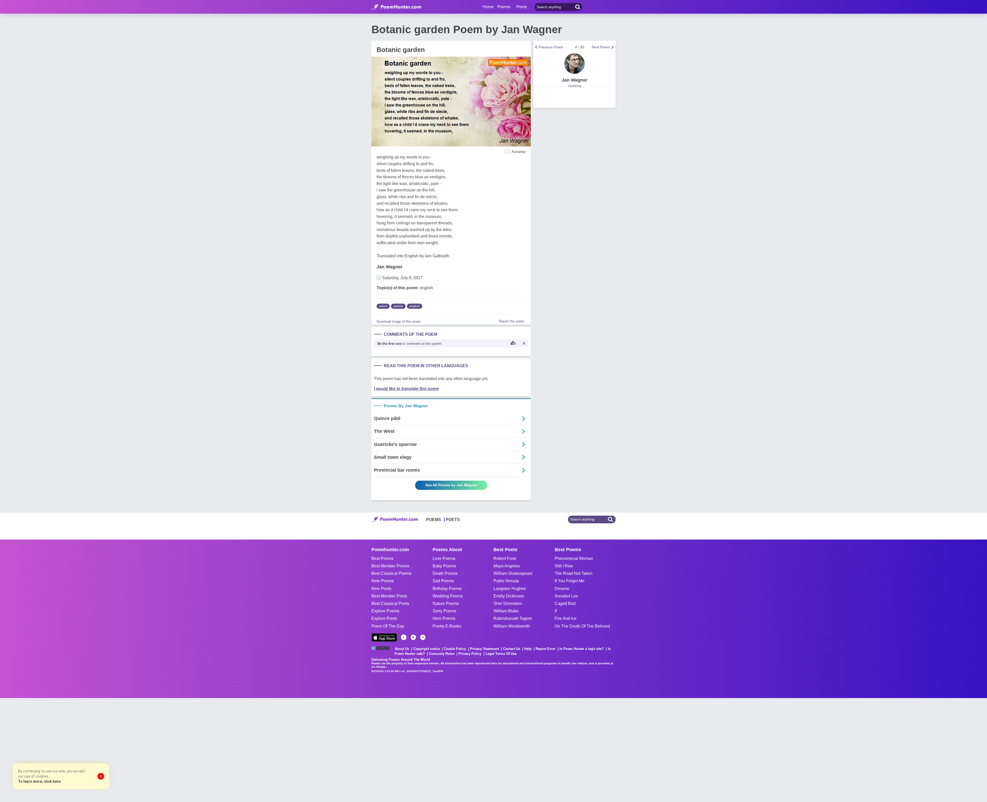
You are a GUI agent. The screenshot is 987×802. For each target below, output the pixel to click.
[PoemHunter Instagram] (423, 637)
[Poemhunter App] (384, 637)
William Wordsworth (512, 626)
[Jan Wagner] (574, 63)
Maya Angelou (507, 566)
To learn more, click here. (39, 781)
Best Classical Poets (390, 603)
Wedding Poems (448, 596)
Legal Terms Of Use (501, 654)
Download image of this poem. (399, 321)
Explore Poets (384, 618)
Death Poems (445, 573)
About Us (402, 649)
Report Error (545, 649)
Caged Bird (565, 603)
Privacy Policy (470, 654)
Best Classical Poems (391, 573)
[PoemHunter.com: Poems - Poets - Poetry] (396, 7)
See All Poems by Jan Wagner (451, 485)
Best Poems (382, 558)
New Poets (381, 588)
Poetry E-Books (447, 626)
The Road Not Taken (573, 573)
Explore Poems (385, 611)
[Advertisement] (77, 749)
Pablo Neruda (506, 581)
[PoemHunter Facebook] (404, 637)
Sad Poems (443, 581)
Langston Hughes (510, 588)
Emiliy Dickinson (509, 596)
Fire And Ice (566, 618)
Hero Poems (444, 618)
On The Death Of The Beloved (582, 626)
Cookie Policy (455, 649)
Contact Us (511, 649)
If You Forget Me (569, 581)
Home (488, 7)
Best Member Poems (390, 566)
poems (398, 306)
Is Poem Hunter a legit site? (582, 649)
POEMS (433, 519)
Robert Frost (505, 558)
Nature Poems (446, 603)
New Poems (382, 581)
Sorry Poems (444, 611)
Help (528, 649)
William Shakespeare (513, 573)
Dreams (562, 588)
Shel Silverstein (508, 603)
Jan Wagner (390, 266)
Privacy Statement (484, 649)
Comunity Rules (441, 654)
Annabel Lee (566, 596)
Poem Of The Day (387, 626)
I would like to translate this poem (406, 388)
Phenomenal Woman (574, 558)
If (556, 611)
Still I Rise (564, 566)
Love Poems (444, 558)
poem (383, 306)
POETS (453, 519)
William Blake (506, 611)
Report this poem (511, 321)
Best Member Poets (389, 596)
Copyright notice (426, 649)
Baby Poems (444, 566)
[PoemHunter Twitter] (413, 637)
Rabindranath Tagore (513, 618)
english (414, 306)
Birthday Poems (447, 588)
